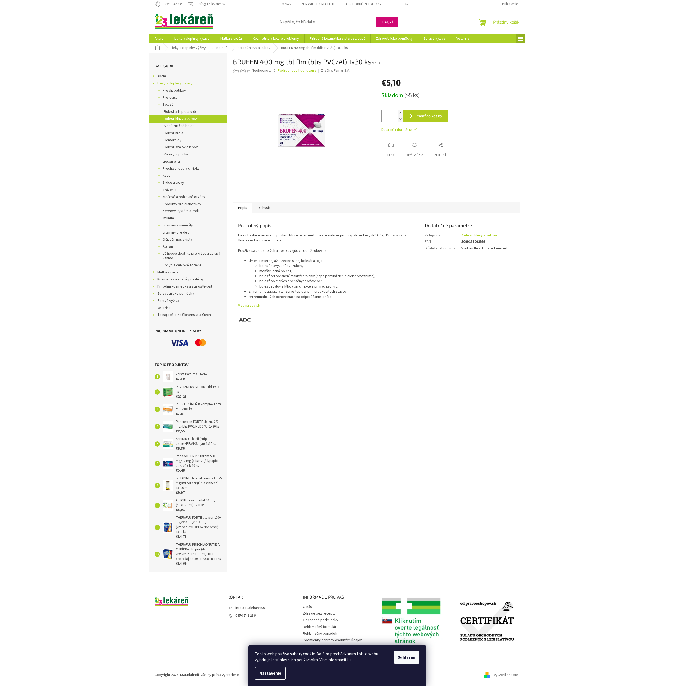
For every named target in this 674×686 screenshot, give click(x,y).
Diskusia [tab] (264, 207)
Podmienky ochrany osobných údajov (332, 640)
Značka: (335, 70)
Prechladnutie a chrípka (181, 168)
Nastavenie (270, 673)
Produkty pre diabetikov (182, 204)
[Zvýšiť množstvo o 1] (400, 113)
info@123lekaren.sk (251, 608)
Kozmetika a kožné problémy (180, 279)
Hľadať (387, 22)
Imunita (168, 218)
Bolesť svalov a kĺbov (181, 147)
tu (349, 660)
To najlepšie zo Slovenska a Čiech (184, 314)
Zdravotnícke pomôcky (175, 293)
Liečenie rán (172, 161)
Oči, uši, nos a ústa (177, 239)
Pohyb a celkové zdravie (182, 265)
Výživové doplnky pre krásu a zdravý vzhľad (192, 256)
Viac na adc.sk (249, 305)
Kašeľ (167, 175)
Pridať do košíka (429, 116)
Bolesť (168, 104)
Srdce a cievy (173, 182)
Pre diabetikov (174, 90)
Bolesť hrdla (173, 133)
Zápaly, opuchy (176, 154)
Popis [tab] (242, 207)
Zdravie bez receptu (318, 4)
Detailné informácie (396, 129)
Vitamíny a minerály (178, 225)
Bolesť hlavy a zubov (180, 119)
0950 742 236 (245, 615)
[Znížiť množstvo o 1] (400, 119)
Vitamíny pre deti (176, 232)
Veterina (164, 308)
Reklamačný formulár (319, 627)
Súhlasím (407, 657)
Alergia (168, 246)
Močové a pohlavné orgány (184, 197)
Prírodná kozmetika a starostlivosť (184, 286)
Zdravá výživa (168, 300)
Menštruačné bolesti (180, 126)
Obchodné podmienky (363, 4)
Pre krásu (170, 97)
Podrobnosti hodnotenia (297, 70)
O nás (286, 4)
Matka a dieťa (168, 272)
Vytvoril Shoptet (507, 675)
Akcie (161, 76)
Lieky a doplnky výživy (175, 83)
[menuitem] (159, 38)
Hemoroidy (172, 140)
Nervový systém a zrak (181, 211)
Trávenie (170, 189)
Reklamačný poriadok (320, 633)
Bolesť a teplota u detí (181, 111)
